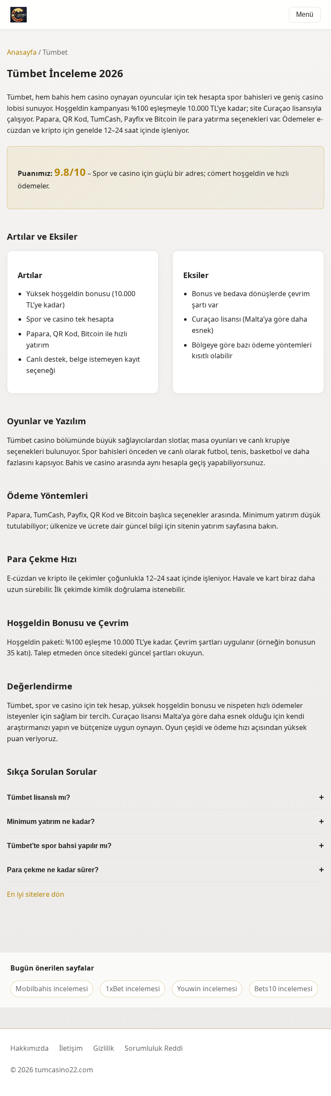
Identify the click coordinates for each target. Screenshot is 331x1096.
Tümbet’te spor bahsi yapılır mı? (59, 845)
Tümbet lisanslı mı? (38, 797)
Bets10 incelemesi (283, 988)
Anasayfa (22, 52)
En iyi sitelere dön (35, 894)
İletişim (71, 1048)
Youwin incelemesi (207, 988)
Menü (304, 14)
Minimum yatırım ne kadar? (51, 821)
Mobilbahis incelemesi (52, 988)
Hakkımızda (29, 1048)
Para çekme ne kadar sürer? (53, 870)
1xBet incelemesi (133, 988)
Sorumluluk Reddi (154, 1048)
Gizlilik (103, 1048)
